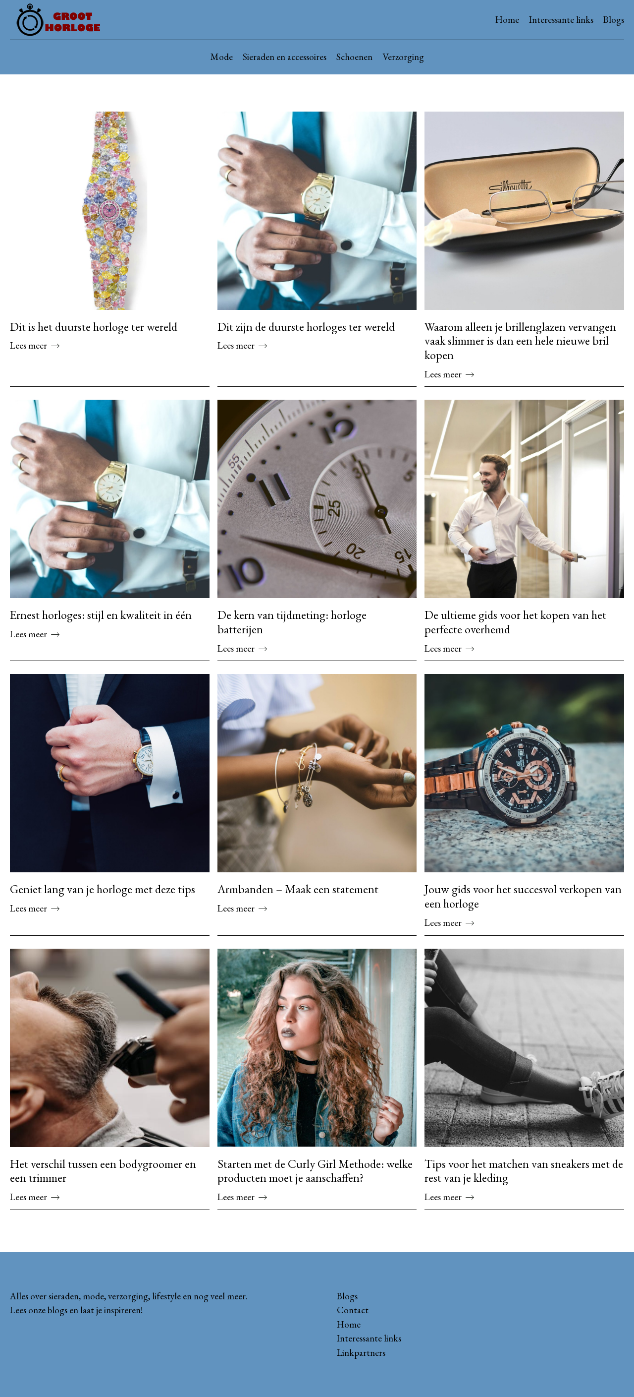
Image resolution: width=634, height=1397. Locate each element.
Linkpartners (361, 1352)
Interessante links (561, 19)
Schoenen (354, 57)
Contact (353, 1310)
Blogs (613, 19)
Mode (222, 57)
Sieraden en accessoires (284, 57)
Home (507, 19)
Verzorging (403, 57)
